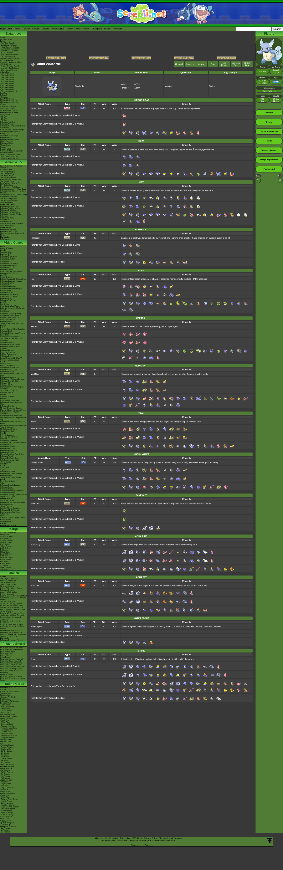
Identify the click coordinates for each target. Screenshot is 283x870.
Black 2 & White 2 (7, 366)
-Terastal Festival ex (8, 805)
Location (190, 64)
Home (17, 29)
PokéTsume (5, 239)
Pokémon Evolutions (8, 210)
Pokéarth (117, 29)
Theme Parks (5, 145)
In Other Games (6, 504)
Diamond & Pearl (7, 396)
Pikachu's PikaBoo (7, 653)
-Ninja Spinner (5, 784)
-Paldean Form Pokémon (10, 159)
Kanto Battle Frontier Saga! (11, 179)
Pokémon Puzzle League (10, 485)
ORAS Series (5, 567)
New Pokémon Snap (8, 296)
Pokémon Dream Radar (9, 368)
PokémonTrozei (6, 456)
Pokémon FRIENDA (8, 525)
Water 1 (213, 86)
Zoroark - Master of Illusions (11, 607)
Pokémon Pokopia (7, 258)
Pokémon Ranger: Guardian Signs (11, 403)
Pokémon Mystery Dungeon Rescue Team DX (11, 290)
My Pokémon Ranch (8, 429)
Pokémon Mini (6, 475)
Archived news (6, 39)
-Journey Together (7, 726)
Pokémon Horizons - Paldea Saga (13, 195)
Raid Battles (5, 699)
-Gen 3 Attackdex (7, 78)
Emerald (3, 439)
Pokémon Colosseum (8, 441)
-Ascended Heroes (7, 714)
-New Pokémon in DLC (9, 157)
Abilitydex (4, 97)
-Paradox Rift (5, 741)
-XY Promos (5, 776)
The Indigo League (7, 172)
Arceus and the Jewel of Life (11, 605)
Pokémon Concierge (8, 229)
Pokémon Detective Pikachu (11, 640)
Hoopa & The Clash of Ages (11, 625)
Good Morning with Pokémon (11, 224)
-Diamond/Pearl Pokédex (10, 49)
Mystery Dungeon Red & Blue (12, 454)
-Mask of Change (7, 815)
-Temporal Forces (7, 738)
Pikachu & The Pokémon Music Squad (12, 679)
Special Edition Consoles (10, 508)
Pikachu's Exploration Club (11, 665)
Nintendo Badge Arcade (9, 360)
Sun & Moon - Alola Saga (10, 187)
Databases (14, 33)
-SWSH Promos (6, 772)
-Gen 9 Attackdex (7, 89)
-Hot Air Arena (6, 801)
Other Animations (7, 226)
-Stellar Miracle (6, 811)
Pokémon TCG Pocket (9, 273)
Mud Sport (35, 374)
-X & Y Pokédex (6, 53)
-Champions (5, 114)
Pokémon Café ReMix (9, 264)
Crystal (3, 470)
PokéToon (4, 216)
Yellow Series (5, 546)
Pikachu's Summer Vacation (11, 647)
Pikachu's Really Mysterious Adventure (11, 671)
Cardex (3, 105)
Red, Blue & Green (7, 481)
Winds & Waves (6, 248)
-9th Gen (3, 116)
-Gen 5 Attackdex (7, 82)
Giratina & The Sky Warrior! (11, 604)
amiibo (2, 516)
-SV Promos (5, 770)
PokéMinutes (5, 220)
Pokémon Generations (9, 206)
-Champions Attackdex (9, 91)
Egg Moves (224, 64)
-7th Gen (3, 120)
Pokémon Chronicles (8, 197)
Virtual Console (6, 506)
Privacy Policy (150, 838)
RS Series (4, 550)
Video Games (13, 242)
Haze (33, 149)
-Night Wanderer (6, 813)
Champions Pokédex (101, 29)
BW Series (4, 562)
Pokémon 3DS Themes (9, 510)
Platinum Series (6, 558)
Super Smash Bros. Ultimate (11, 323)
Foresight (35, 238)
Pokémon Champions (8, 256)
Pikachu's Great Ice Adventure (12, 667)
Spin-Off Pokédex (7, 99)
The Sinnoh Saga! (7, 181)
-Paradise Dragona (7, 809)
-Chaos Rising (6, 711)
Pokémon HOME (7, 283)
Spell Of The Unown (8, 584)
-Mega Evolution (6, 718)
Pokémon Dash (6, 445)
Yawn (33, 421)
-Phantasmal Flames (8, 716)
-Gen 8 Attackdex (7, 87)
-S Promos (4, 830)
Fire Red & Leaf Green (9, 437)
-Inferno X (4, 790)
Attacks (201, 64)
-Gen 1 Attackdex (7, 74)
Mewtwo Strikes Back (9, 580)
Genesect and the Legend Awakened (10, 618)
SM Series (4, 569)
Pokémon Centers (7, 124)
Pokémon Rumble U (8, 371)
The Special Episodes (9, 199)
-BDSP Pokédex (6, 60)
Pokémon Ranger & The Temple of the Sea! (13, 599)
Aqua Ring (35, 544)
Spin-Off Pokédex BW (9, 103)
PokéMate (4, 464)
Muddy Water (37, 462)
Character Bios (6, 170)
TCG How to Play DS (9, 391)
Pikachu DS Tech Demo (9, 458)
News (2, 37)
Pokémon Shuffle (7, 343)
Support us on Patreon (141, 845)
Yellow (2, 483)
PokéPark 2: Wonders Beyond (12, 379)
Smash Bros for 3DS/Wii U (11, 358)
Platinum (3, 398)
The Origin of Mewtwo (9, 579)
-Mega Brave (5, 791)
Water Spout (36, 626)
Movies (13, 573)
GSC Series (5, 548)
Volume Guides (6, 542)
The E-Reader (5, 462)
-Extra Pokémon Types (9, 691)
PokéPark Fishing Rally (9, 460)
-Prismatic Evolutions (8, 728)
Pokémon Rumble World (10, 344)
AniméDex (4, 168)
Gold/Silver (4, 468)
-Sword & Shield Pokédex (10, 58)
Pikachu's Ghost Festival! (10, 661)
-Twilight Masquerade (8, 736)
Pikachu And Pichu (7, 651)
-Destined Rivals (6, 724)
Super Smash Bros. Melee (10, 477)
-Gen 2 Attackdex (7, 76)
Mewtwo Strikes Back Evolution (13, 634)
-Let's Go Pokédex (7, 57)
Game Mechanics (7, 109)
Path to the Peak (7, 218)
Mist (32, 190)
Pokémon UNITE (7, 268)
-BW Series (4, 757)
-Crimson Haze (6, 816)
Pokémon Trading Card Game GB (13, 495)
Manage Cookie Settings (170, 838)
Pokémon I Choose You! (10, 631)
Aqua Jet (35, 585)
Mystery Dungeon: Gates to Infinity (11, 374)
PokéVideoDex (6, 222)
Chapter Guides (6, 540)
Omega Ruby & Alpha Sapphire (12, 329)
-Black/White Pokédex (9, 51)
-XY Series (4, 755)
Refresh (34, 326)
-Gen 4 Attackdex (7, 80)
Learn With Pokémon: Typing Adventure (11, 388)
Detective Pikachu (7, 319)
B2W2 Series (5, 564)
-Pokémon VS (5, 824)
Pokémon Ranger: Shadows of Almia (12, 422)
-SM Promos (5, 774)
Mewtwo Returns (7, 586)
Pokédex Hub (57, 29)
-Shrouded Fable (6, 734)
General (179, 64)
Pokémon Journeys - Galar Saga (13, 189)
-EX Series (4, 761)
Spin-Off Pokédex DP (8, 101)
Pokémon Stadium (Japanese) (12, 491)
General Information (8, 533)
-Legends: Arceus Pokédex (11, 62)
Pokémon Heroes (7, 590)
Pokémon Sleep (6, 269)
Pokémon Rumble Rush (9, 316)
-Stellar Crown (6, 732)
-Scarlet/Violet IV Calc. (9, 110)
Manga (14, 529)
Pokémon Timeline (7, 122)
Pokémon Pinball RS (8, 450)
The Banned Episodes (9, 201)
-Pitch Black (5, 709)
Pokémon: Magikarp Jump (10, 314)
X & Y (2, 327)
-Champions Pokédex (8, 70)
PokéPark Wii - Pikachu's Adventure (10, 413)
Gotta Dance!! (6, 657)
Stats (213, 64)
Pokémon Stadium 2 (8, 472)
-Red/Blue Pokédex (8, 43)
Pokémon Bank (6, 331)
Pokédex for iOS (6, 393)
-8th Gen (3, 118)
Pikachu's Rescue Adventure (11, 649)
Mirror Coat (36, 108)
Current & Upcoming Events (11, 151)
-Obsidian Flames (7, 745)
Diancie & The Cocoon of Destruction (10, 622)
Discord (45, 29)
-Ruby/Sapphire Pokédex (10, 47)
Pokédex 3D (5, 383)
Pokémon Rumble (7, 406)
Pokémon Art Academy (9, 337)
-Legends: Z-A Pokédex (9, 68)
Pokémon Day (6, 137)
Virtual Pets (4, 514)
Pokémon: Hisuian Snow (10, 212)
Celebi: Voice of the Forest (11, 588)
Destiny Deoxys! (7, 594)
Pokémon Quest (6, 321)
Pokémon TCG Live (8, 300)
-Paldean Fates (6, 739)
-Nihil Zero (4, 786)
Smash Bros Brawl (7, 431)
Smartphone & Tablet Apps (11, 512)
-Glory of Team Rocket (9, 799)
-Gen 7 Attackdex (7, 85)
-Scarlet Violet (5, 749)
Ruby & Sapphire (7, 435)
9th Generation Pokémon (10, 155)
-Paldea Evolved (6, 747)
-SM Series (4, 753)
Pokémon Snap (6, 487)
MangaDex (4, 535)
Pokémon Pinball (6, 489)
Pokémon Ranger (7, 452)
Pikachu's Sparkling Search (11, 669)
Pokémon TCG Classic (9, 701)
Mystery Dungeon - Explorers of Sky (13, 419)
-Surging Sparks (6, 730)
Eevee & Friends (6, 674)
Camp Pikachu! (6, 655)
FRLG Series (5, 552)
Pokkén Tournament (8, 354)
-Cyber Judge (5, 820)
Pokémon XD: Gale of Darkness (13, 443)
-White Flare (5, 722)
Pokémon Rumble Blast (9, 381)
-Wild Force (4, 818)
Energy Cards (5, 695)
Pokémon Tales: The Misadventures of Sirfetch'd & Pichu (12, 233)
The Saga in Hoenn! (8, 177)
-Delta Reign (5, 705)
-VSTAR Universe (7, 822)
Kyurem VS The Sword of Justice (13, 613)
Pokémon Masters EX (9, 266)
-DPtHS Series (6, 759)
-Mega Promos (6, 768)
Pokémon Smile (6, 293)
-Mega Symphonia (7, 793)
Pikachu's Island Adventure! (11, 663)
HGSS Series (5, 560)
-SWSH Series (6, 751)
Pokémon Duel (6, 356)
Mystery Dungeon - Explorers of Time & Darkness (13, 426)
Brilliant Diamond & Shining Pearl (13, 279)
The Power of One (7, 582)
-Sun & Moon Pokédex (9, 55)
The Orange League (8, 174)
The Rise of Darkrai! (8, 602)
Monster (168, 86)
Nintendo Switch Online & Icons (13, 518)
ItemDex (3, 93)
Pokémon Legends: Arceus (11, 281)
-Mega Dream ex (7, 788)
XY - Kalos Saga (6, 185)
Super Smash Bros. (8, 497)
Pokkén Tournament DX (9, 318)
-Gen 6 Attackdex (7, 83)
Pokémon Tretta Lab (8, 370)
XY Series (4, 565)
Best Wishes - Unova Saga (11, 183)
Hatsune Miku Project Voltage (12, 130)
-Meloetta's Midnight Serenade (12, 615)
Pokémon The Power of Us (11, 632)
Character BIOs (6, 537)
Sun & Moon (5, 304)
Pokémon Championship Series (12, 126)
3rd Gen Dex (236, 64)
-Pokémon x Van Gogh (9, 135)
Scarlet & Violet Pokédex (77, 29)
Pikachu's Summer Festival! (11, 659)
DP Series (4, 556)
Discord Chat (5, 149)
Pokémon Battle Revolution (11, 416)
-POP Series (5, 778)
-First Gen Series (7, 764)
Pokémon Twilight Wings (10, 208)
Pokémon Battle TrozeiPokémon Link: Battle (13, 334)
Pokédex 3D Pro (6, 385)
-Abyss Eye (4, 782)
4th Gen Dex (247, 64)
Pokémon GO (5, 262)
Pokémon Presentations (9, 139)
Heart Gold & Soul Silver (10, 400)
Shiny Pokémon (6, 202)
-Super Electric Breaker (9, 807)
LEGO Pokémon (6, 141)
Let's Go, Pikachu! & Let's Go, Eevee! (12, 309)
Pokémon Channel (7, 447)
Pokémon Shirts (6, 143)
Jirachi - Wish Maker (8, 592)
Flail (32, 279)
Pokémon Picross (7, 350)
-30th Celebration (7, 707)
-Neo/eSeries (5, 763)
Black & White (6, 364)
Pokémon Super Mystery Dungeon (10, 347)
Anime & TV (13, 162)
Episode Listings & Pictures (11, 166)
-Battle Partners (6, 803)
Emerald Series (6, 554)
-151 (2, 743)
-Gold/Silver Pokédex (8, 45)
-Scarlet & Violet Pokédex (10, 66)
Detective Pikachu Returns (11, 271)
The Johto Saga (6, 176)
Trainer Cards (5, 693)
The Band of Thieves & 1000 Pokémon (11, 340)
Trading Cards (13, 683)
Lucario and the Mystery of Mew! (13, 596)
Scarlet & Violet (6, 252)
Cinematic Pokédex (8, 107)
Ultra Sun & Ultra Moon (9, 306)
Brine (33, 659)
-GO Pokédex (5, 64)
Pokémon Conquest (8, 377)
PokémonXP (5, 128)
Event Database (6, 153)
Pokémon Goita (6, 522)
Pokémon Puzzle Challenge (11, 473)
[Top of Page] (269, 840)
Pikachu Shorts (14, 643)
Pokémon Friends (7, 260)
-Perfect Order (6, 713)
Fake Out (35, 503)
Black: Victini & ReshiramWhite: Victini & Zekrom (13, 610)
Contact (35, 29)
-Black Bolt (4, 720)
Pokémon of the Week (9, 112)
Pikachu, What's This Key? (11, 676)
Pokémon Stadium (7, 493)
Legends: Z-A (5, 254)
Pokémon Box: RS (7, 448)
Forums (26, 29)
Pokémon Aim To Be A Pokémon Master (13, 192)
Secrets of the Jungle (8, 636)
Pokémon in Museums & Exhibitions (10, 133)
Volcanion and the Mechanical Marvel (12, 628)
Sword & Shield (6, 277)
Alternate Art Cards (8, 697)
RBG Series (5, 544)
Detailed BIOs (5, 539)
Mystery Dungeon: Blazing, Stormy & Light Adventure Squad (13, 409)
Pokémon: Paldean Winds (10, 214)
